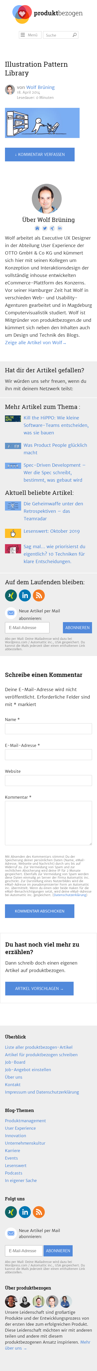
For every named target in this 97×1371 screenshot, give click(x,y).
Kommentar (18, 797)
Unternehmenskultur (25, 1143)
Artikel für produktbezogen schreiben (41, 1054)
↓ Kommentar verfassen (40, 154)
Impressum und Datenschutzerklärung (42, 1092)
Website (13, 771)
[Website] (37, 228)
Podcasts (13, 1173)
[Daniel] (11, 1306)
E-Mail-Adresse (22, 745)
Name (12, 719)
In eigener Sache (21, 1180)
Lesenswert (16, 1165)
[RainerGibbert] (38, 1306)
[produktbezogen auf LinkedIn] (25, 595)
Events (11, 1158)
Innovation (15, 1135)
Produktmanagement (25, 1120)
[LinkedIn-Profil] (59, 228)
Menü (33, 35)
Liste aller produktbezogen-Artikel (39, 1047)
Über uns (13, 1077)
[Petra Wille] (66, 1306)
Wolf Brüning (40, 87)
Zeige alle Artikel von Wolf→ (36, 342)
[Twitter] (44, 228)
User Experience (20, 1128)
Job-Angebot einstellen (28, 1069)
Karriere (12, 1150)
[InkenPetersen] (25, 1306)
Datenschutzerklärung (70, 895)
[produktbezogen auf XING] (11, 595)
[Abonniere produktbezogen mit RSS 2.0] (39, 595)
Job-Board (15, 1062)
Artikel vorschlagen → (39, 988)
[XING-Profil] (52, 228)
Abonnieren (77, 627)
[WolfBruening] (52, 1306)
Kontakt (13, 1084)
